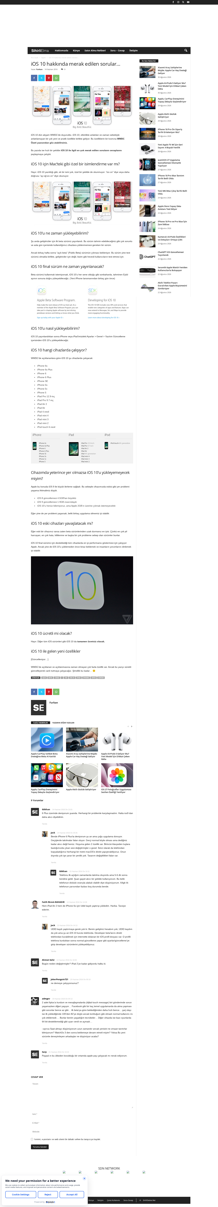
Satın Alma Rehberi (95, 50)
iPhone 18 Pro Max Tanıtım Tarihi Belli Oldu (171, 177)
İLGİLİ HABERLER (40, 722)
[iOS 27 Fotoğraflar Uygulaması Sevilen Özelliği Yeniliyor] (117, 775)
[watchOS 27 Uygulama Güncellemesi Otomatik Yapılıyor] (147, 164)
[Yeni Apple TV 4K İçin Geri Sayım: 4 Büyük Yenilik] (147, 149)
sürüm (101, 678)
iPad (79, 678)
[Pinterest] (49, 78)
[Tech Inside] (118, 1178)
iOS (66, 678)
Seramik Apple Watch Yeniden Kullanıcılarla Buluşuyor (172, 269)
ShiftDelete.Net (149, 1200)
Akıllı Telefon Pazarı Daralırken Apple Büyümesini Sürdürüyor (172, 285)
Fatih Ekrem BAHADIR (53, 902)
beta (50, 678)
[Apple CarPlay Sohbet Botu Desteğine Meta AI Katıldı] (47, 739)
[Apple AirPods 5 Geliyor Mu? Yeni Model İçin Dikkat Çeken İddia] (117, 739)
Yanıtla (44, 824)
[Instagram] (178, 2)
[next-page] (131, 726)
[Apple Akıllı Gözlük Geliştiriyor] (82, 775)
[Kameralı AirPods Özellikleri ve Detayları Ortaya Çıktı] (147, 241)
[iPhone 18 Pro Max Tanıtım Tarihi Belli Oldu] (147, 180)
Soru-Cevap (128, 1200)
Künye (76, 50)
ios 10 (72, 678)
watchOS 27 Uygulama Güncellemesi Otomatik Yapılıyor (169, 162)
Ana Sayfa (34, 57)
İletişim (133, 50)
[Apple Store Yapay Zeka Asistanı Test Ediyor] (147, 211)
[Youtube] (188, 2)
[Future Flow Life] (150, 1178)
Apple (43, 57)
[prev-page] (128, 726)
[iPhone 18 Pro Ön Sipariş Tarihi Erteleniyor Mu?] (147, 134)
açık (44, 678)
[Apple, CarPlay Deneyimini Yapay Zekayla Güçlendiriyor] (47, 775)
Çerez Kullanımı (113, 1200)
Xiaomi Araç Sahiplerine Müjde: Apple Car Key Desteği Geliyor (81, 755)
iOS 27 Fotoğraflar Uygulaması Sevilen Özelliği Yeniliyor (116, 791)
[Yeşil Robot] (102, 1178)
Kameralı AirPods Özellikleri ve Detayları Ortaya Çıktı (172, 238)
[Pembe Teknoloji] (134, 1178)
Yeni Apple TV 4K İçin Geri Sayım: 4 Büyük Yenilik (170, 146)
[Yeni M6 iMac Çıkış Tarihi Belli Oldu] (147, 195)
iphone (86, 678)
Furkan (39, 69)
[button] (185, 50)
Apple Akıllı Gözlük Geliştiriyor (81, 789)
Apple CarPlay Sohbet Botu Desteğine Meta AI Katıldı (44, 755)
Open (94, 678)
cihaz (57, 678)
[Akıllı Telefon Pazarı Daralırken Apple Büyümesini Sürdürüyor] (147, 287)
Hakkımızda (61, 50)
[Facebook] (173, 2)
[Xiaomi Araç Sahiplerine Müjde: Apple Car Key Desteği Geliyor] (82, 739)
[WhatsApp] (56, 78)
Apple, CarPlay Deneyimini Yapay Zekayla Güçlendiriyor (45, 791)
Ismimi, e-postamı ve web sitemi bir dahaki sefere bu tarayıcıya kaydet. (67, 1139)
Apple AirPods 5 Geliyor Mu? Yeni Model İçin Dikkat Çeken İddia (115, 756)
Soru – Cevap (117, 50)
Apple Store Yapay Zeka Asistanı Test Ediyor (169, 207)
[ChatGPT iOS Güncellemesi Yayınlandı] (147, 257)
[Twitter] (183, 2)
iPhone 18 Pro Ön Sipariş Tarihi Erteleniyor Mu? (170, 131)
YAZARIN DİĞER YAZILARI (63, 722)
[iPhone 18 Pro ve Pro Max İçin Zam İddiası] (147, 226)
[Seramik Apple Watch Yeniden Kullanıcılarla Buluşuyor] (147, 272)
